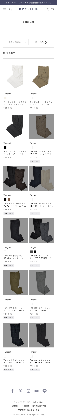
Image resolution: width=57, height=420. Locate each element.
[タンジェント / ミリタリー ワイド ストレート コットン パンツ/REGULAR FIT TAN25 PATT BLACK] (15, 126)
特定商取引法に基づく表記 (28, 410)
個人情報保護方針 (39, 406)
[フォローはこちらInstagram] (28, 391)
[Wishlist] (49, 9)
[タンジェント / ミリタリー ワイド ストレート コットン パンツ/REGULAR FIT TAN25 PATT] (15, 76)
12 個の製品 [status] (9, 52)
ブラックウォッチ (5, 356)
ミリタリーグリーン (5, 304)
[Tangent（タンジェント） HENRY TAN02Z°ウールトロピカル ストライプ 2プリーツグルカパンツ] (41, 335)
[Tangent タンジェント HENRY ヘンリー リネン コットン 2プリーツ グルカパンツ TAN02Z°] (41, 178)
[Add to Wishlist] (25, 86)
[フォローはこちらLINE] (44, 391)
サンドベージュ (31, 199)
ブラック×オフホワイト (31, 304)
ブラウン (9, 199)
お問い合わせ (38, 402)
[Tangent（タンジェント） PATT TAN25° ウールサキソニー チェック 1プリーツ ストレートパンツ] (15, 335)
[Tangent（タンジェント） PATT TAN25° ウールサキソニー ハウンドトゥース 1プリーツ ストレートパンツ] (41, 282)
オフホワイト (5, 98)
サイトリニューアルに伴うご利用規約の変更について (28, 2)
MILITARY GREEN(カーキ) (31, 98)
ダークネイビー (35, 199)
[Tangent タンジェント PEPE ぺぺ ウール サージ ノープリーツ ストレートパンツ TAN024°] (15, 178)
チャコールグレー (31, 251)
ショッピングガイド (22, 402)
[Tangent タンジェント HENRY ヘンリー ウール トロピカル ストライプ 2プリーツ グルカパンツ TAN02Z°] (15, 230)
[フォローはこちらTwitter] (20, 391)
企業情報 (15, 406)
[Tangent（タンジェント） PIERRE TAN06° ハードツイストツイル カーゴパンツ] (15, 282)
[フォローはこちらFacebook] (12, 391)
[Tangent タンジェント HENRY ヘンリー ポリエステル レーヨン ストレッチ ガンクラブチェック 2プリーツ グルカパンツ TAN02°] (41, 126)
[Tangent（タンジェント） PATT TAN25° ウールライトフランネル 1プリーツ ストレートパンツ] (41, 230)
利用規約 (25, 406)
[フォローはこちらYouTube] (36, 391)
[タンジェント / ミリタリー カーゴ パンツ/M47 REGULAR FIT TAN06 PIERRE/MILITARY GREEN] (41, 76)
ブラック (5, 147)
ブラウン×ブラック (31, 147)
